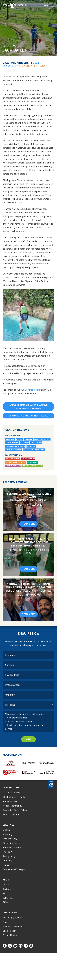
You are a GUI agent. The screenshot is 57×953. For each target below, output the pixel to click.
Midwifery (10, 439)
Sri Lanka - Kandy (11, 792)
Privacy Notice (10, 935)
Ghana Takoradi (28, 459)
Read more (28, 523)
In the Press (9, 897)
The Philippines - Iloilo (32, 66)
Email (5, 922)
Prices (6, 884)
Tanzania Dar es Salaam (33, 466)
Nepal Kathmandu (13, 466)
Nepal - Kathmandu (12, 805)
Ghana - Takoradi (11, 814)
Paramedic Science (13, 450)
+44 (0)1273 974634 (12, 917)
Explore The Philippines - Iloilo (28, 415)
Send (28, 739)
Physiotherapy (12, 443)
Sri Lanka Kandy (12, 459)
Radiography (10, 66)
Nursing (28, 439)
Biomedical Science (42, 439)
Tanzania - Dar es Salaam (15, 810)
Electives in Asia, (33, 389)
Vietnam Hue (32, 462)
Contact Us (10, 912)
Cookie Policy (9, 930)
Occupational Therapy (15, 446)
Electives (8, 825)
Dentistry (31, 446)
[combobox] (28, 695)
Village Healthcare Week (33, 450)
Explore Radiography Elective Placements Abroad (28, 407)
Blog (5, 893)
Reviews (7, 889)
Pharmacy (24, 443)
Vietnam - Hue (10, 801)
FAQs (5, 902)
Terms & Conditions (12, 926)
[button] (52, 5)
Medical (19, 439)
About (6, 879)
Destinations (11, 787)
